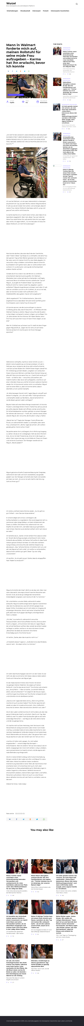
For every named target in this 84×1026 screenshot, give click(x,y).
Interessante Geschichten (60, 11)
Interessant (36, 11)
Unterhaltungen (12, 11)
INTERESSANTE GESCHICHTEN (16, 94)
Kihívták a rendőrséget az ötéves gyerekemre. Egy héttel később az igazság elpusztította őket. (40, 963)
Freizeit (45, 11)
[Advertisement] (42, 29)
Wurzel (11, 3)
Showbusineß (25, 11)
